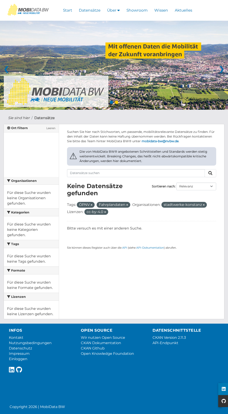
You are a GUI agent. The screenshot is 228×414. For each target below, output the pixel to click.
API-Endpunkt (165, 343)
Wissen (161, 10)
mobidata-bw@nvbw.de (160, 141)
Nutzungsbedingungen (30, 343)
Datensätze (89, 10)
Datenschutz (20, 348)
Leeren (50, 128)
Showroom (137, 10)
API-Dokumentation (150, 247)
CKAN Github (93, 348)
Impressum (19, 353)
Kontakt (16, 337)
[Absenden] (210, 173)
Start (67, 10)
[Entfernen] (91, 205)
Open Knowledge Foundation (107, 353)
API (124, 247)
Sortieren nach (163, 186)
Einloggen (18, 359)
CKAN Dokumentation (101, 343)
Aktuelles (183, 10)
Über (112, 10)
